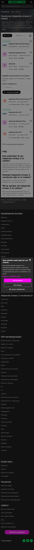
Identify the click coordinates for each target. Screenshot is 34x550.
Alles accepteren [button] (18, 280)
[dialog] (17, 275)
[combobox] (30, 260)
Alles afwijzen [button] (18, 285)
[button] (17, 276)
